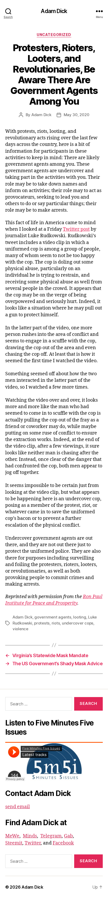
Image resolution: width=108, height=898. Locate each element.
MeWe (12, 836)
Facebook (63, 843)
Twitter (33, 843)
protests (42, 623)
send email (17, 807)
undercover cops (77, 623)
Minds (30, 836)
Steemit (13, 843)
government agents (52, 617)
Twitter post (76, 229)
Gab (68, 836)
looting (79, 617)
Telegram (51, 836)
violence (20, 628)
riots (56, 623)
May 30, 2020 (76, 114)
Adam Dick (54, 11)
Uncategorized (54, 34)
